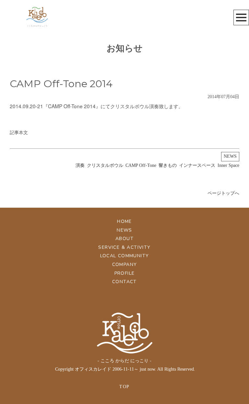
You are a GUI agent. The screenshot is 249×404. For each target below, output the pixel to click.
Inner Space (228, 165)
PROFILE (124, 273)
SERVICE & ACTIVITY (124, 247)
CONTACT (124, 282)
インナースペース (197, 165)
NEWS (230, 156)
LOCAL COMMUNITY (124, 256)
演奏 (80, 165)
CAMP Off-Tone (140, 165)
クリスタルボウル (105, 165)
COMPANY (124, 264)
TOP (124, 386)
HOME (124, 221)
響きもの (168, 165)
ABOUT (124, 239)
